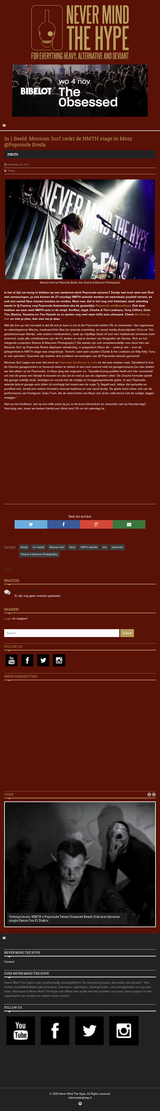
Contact (9, 961)
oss (105, 547)
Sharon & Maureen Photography (39, 554)
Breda (24, 547)
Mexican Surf (56, 547)
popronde (117, 547)
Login (8, 618)
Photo (12, 154)
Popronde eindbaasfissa (113, 305)
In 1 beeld (38, 547)
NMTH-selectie (89, 547)
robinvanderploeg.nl (80, 1097)
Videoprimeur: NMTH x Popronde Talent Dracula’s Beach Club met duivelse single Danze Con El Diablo (64, 918)
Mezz (72, 547)
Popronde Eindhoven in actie (78, 362)
